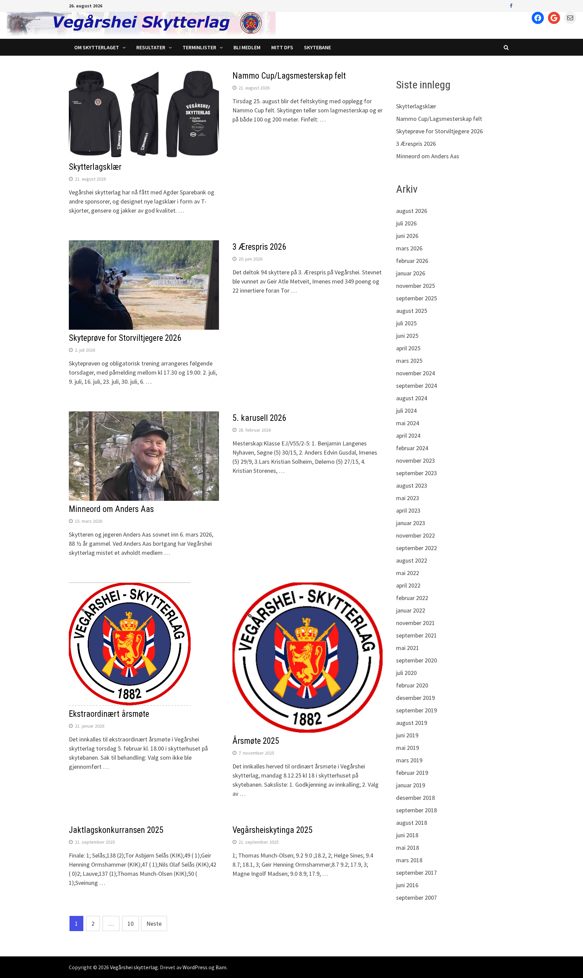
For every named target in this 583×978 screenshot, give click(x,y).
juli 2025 (406, 323)
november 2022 (415, 535)
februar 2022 (412, 598)
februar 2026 (412, 261)
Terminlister (199, 47)
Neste (154, 923)
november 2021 (415, 623)
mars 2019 (409, 760)
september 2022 (416, 548)
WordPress (195, 967)
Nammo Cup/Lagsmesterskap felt (289, 76)
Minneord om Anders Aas (111, 509)
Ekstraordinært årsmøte (109, 714)
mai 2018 (407, 847)
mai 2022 (407, 573)
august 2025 (411, 311)
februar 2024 (412, 448)
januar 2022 (410, 610)
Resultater (150, 47)
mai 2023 (407, 498)
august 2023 (411, 485)
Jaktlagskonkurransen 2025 (116, 830)
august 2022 (411, 560)
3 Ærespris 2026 (259, 247)
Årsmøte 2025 (255, 741)
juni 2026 (407, 236)
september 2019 (416, 710)
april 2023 (408, 510)
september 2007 (416, 897)
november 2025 (415, 286)
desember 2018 (415, 798)
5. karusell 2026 (259, 418)
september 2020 (416, 660)
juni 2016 (407, 885)
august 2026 (411, 211)
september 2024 (416, 385)
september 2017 (416, 872)
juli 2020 (406, 673)
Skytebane (317, 47)
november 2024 (415, 373)
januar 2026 (410, 273)
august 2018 (411, 822)
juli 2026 (406, 223)
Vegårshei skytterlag (134, 967)
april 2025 (408, 348)
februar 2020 (412, 685)
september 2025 (416, 298)
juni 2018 (407, 835)
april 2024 (408, 435)
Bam (221, 967)
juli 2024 (406, 410)
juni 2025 (407, 335)
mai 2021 (407, 648)
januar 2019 (410, 785)
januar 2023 (410, 523)
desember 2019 (415, 698)
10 (131, 923)
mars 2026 (409, 248)
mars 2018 (409, 860)
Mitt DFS (282, 47)
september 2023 (416, 473)
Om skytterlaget (96, 47)
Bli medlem (246, 47)
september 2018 (416, 810)
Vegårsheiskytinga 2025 (272, 830)
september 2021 (416, 635)
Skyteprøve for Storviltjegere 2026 (125, 338)
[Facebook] (511, 5)
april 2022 (408, 585)
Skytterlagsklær (95, 167)
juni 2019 (407, 735)
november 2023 (415, 460)
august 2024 (411, 398)
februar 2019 (412, 773)
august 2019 (411, 723)
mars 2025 (409, 360)
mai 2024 (407, 423)
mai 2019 (407, 748)
